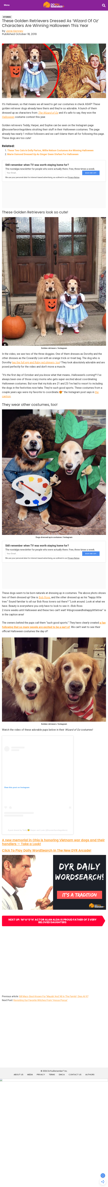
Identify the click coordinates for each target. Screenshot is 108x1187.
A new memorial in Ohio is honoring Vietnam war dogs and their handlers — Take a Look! (53, 842)
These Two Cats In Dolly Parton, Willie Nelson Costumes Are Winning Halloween (50, 150)
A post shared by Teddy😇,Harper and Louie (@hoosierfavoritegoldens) (37, 830)
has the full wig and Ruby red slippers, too (36, 362)
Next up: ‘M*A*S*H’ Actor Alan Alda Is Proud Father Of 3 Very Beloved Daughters (52, 921)
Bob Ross (44, 597)
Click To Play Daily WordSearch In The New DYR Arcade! (46, 850)
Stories (7, 17)
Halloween (8, 117)
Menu (6, 5)
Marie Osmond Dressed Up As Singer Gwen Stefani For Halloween (42, 154)
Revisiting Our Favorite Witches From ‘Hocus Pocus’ (40, 1000)
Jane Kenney (14, 31)
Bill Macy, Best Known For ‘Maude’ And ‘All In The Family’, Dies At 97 (53, 996)
